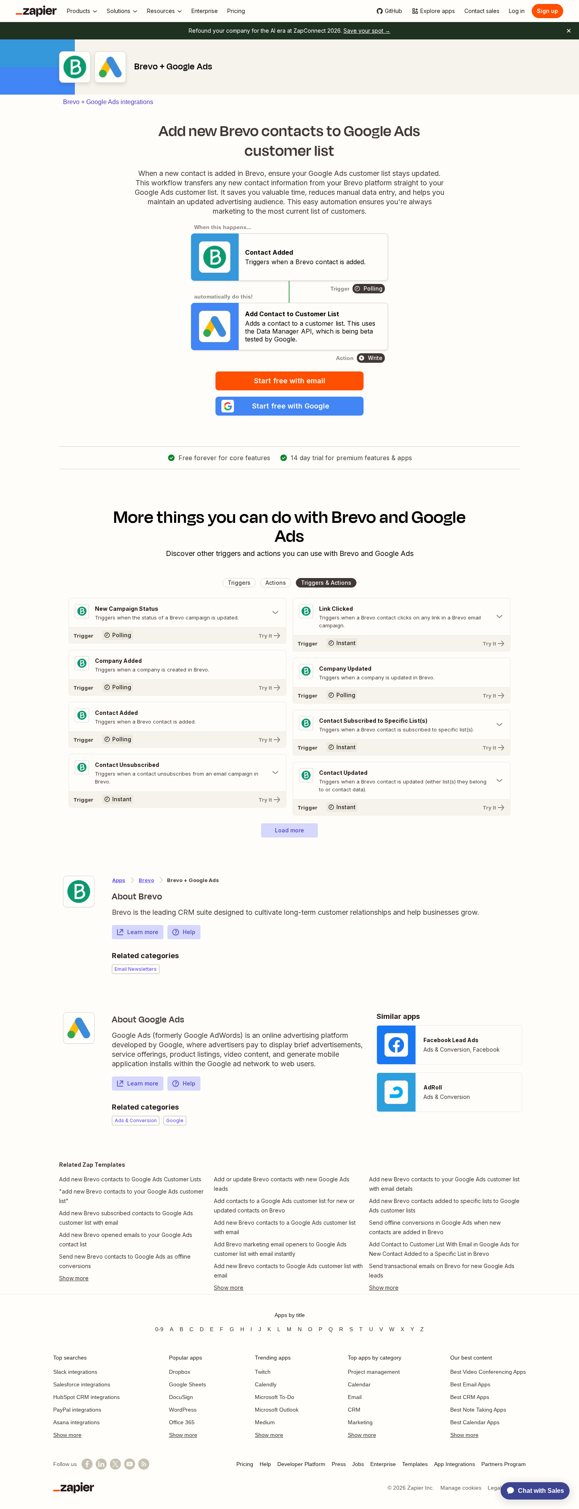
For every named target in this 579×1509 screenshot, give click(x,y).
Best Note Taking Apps (478, 1409)
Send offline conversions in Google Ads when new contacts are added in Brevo (435, 1227)
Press (339, 1464)
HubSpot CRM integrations (86, 1397)
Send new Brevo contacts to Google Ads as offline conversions (125, 1261)
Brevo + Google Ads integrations (108, 102)
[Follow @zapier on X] (115, 1464)
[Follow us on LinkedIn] (101, 1464)
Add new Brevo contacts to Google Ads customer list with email (288, 1271)
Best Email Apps (470, 1384)
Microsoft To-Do (274, 1397)
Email (355, 1397)
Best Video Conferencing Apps (488, 1372)
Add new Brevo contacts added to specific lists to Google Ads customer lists (444, 1206)
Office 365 (182, 1422)
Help (189, 932)
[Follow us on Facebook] (87, 1464)
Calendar (359, 1384)
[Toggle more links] (134, 1278)
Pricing (244, 1464)
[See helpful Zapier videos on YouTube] (129, 1464)
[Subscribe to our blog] (143, 1464)
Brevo (146, 880)
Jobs (358, 1464)
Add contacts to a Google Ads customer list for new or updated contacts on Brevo (284, 1206)
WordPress (183, 1409)
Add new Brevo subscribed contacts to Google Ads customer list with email (126, 1218)
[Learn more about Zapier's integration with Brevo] (79, 891)
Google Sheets (187, 1384)
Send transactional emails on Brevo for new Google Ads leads (441, 1271)
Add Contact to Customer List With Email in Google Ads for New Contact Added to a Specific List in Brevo (444, 1249)
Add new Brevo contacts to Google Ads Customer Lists (130, 1179)
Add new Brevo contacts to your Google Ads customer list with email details (444, 1184)
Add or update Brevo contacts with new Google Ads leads (281, 1184)
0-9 (159, 1329)
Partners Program (503, 1464)
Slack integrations (75, 1372)
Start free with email (289, 381)
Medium (265, 1422)
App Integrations (454, 1464)
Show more (67, 1435)
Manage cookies (460, 1488)
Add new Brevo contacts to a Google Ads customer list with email (285, 1227)
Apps (118, 880)
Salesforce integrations (81, 1384)
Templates (415, 1464)
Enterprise (383, 1464)
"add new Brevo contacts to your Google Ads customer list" (131, 1196)
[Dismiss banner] (568, 30)
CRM (354, 1409)
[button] (289, 406)
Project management (374, 1372)
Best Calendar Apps (474, 1422)
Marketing (360, 1422)
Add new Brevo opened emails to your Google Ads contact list (125, 1239)
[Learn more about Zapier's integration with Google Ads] (79, 1028)
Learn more (142, 932)
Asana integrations (76, 1422)
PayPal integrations (77, 1409)
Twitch (263, 1372)
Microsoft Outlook (277, 1409)
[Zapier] (36, 11)
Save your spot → (366, 30)
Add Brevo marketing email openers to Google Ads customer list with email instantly (280, 1249)
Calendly (266, 1384)
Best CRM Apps (469, 1397)
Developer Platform (301, 1464)
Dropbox (179, 1372)
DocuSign (181, 1397)
